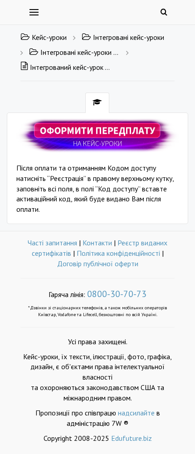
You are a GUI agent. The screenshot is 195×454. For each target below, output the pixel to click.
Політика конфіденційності (118, 253)
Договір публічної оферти (97, 263)
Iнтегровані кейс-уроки (128, 37)
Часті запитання (52, 242)
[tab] (97, 103)
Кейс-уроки (49, 37)
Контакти (97, 242)
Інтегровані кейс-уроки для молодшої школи (80, 52)
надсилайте (136, 412)
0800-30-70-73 (116, 294)
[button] (97, 134)
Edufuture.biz (131, 438)
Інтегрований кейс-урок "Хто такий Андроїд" (70, 67)
